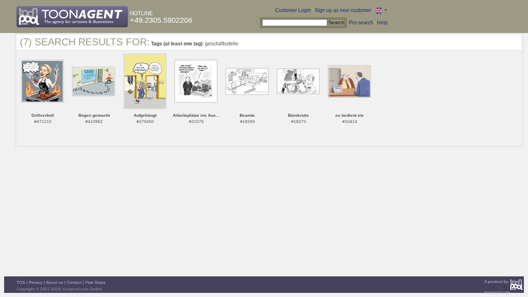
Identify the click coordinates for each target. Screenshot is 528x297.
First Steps (95, 282)
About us (54, 282)
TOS (20, 282)
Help (382, 23)
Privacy (35, 282)
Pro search (361, 23)
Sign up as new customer (343, 10)
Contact (74, 282)
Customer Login (293, 10)
